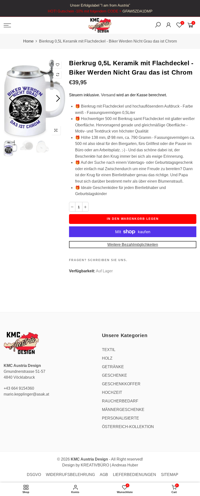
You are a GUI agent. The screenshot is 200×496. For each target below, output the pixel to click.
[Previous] (11, 98)
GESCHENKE (114, 375)
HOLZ (107, 358)
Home (28, 41)
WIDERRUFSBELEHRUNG (70, 475)
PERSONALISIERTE (120, 418)
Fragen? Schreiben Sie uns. (98, 260)
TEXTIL (108, 350)
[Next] (57, 98)
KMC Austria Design (89, 459)
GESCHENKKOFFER (121, 384)
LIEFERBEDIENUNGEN (134, 475)
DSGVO (34, 475)
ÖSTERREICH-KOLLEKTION (128, 427)
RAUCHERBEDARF (120, 401)
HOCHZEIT (112, 392)
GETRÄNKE (113, 367)
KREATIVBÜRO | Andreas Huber (109, 465)
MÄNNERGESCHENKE (123, 410)
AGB (104, 475)
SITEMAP (169, 475)
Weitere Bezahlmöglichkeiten (132, 244)
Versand (108, 95)
